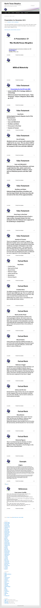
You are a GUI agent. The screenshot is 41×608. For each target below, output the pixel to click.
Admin (5, 572)
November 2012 (7, 565)
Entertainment (6, 580)
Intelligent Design (7, 586)
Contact (13, 12)
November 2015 (7, 551)
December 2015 (7, 550)
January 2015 (6, 562)
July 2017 (6, 537)
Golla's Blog (6, 603)
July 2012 (6, 566)
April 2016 (6, 548)
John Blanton (17, 22)
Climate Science (7, 577)
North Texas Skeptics (12, 3)
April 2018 (6, 528)
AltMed (5, 575)
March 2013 (6, 564)
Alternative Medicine (7, 574)
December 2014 (7, 563)
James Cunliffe (21, 517)
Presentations (6, 591)
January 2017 (6, 541)
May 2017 (6, 538)
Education (6, 579)
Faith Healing (6, 583)
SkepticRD (6, 601)
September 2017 (7, 534)
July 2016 (6, 546)
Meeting (5, 588)
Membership (18, 12)
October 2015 (6, 553)
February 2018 (6, 529)
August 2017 (6, 536)
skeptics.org (6, 599)
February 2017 (6, 540)
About (9, 12)
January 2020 (6, 524)
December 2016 (7, 542)
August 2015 (6, 555)
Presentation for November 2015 (14, 20)
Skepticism (6, 593)
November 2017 (7, 532)
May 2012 (6, 569)
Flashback (6, 584)
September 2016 (7, 545)
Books (5, 576)
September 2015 (7, 554)
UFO (5, 594)
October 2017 (6, 533)
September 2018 (7, 527)
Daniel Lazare (16, 517)
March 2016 (6, 549)
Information (6, 585)
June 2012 (6, 567)
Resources (26, 12)
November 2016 (7, 544)
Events (8, 517)
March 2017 (6, 539)
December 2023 (7, 522)
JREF (5, 600)
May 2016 (6, 547)
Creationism (6, 578)
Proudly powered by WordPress (20, 605)
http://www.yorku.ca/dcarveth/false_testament (12, 29)
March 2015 (6, 559)
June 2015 (6, 557)
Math (5, 587)
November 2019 (7, 525)
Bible (13, 517)
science (5, 592)
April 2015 (6, 558)
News (22, 12)
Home (6, 12)
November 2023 (7, 523)
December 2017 (7, 531)
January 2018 (6, 530)
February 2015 (6, 561)
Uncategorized (6, 595)
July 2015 (6, 556)
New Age (5, 590)
